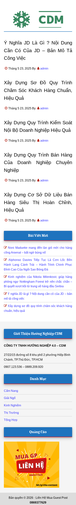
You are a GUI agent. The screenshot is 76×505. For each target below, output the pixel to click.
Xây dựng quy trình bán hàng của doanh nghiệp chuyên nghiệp (38, 162)
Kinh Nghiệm (12, 405)
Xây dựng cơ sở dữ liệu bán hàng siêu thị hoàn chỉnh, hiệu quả (38, 202)
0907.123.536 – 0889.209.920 (23, 366)
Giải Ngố (9, 398)
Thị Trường (11, 412)
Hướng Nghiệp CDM (38, 19)
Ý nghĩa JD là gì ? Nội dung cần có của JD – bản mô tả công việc (38, 50)
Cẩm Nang (11, 390)
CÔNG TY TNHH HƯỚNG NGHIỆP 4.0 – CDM (35, 345)
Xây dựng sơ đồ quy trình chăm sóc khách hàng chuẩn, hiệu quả (38, 90)
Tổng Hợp (10, 419)
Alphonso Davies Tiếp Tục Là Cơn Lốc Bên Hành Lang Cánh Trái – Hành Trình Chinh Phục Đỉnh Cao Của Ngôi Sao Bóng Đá (38, 264)
